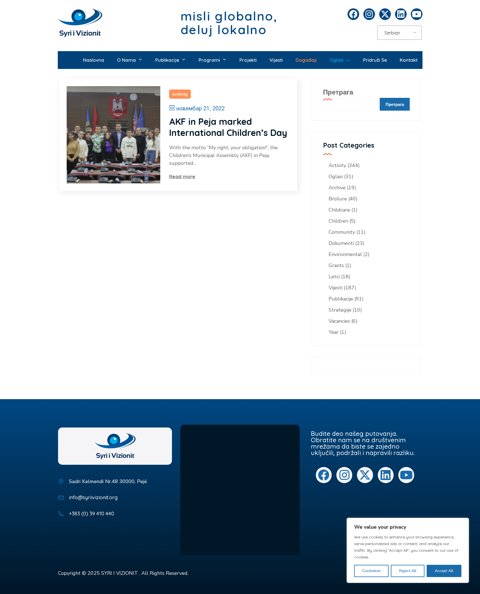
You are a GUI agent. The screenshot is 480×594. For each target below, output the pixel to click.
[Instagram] (369, 14)
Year (334, 332)
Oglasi (336, 176)
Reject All (407, 570)
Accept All (444, 570)
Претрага (338, 92)
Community (342, 232)
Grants (336, 265)
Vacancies (339, 321)
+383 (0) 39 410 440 (91, 513)
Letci (334, 276)
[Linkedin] (401, 14)
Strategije (340, 310)
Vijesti (335, 287)
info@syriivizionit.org (93, 497)
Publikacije (341, 298)
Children (338, 221)
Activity (180, 94)
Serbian (392, 33)
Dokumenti (341, 243)
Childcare (339, 210)
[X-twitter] (385, 14)
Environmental (345, 254)
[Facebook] (353, 14)
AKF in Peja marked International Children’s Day (228, 127)
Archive (337, 187)
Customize (371, 570)
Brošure (338, 198)
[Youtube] (416, 14)
